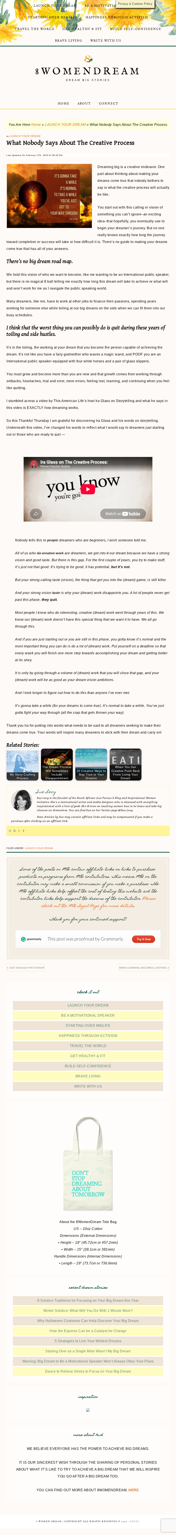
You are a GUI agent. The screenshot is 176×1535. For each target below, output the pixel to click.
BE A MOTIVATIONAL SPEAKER (88, 1015)
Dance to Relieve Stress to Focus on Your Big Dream (88, 1371)
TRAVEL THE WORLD (88, 1046)
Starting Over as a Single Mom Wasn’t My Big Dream (88, 1351)
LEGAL (135, 1521)
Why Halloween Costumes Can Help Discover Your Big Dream (88, 1321)
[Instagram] (10, 831)
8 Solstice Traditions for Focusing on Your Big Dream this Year (88, 1300)
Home (36, 124)
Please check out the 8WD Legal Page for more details (98, 902)
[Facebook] (23, 831)
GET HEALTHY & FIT (88, 1056)
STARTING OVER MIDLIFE (88, 1025)
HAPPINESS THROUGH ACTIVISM (88, 1036)
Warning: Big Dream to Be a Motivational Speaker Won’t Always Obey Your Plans (88, 1361)
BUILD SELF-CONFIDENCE (88, 1066)
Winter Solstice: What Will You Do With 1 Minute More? (88, 1310)
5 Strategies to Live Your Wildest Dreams (88, 1341)
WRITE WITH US (88, 1086)
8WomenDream (88, 71)
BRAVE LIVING (88, 1076)
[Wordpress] (14, 831)
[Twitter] (19, 831)
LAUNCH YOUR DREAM (65, 124)
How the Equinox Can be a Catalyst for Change (88, 1331)
